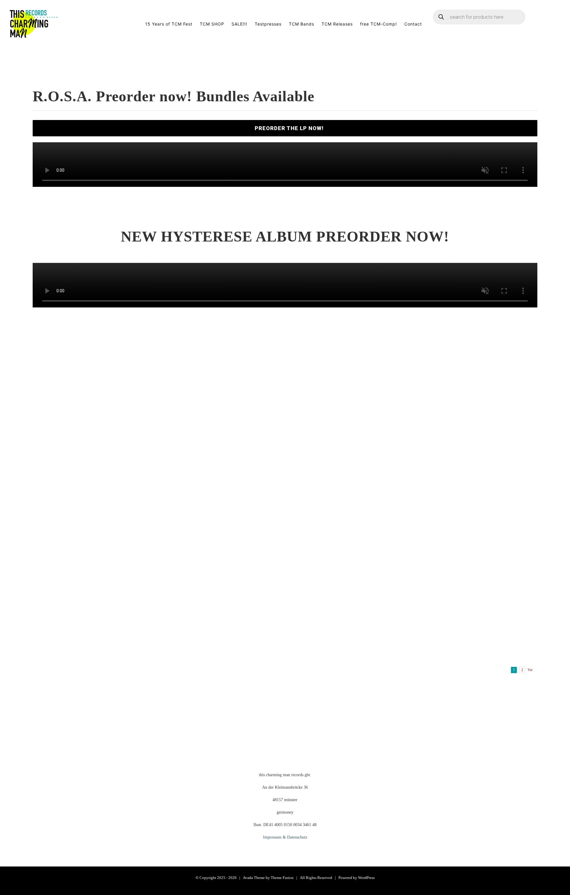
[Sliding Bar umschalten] (552, 24)
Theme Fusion (282, 877)
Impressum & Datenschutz (285, 837)
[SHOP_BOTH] (285, 315)
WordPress (366, 877)
